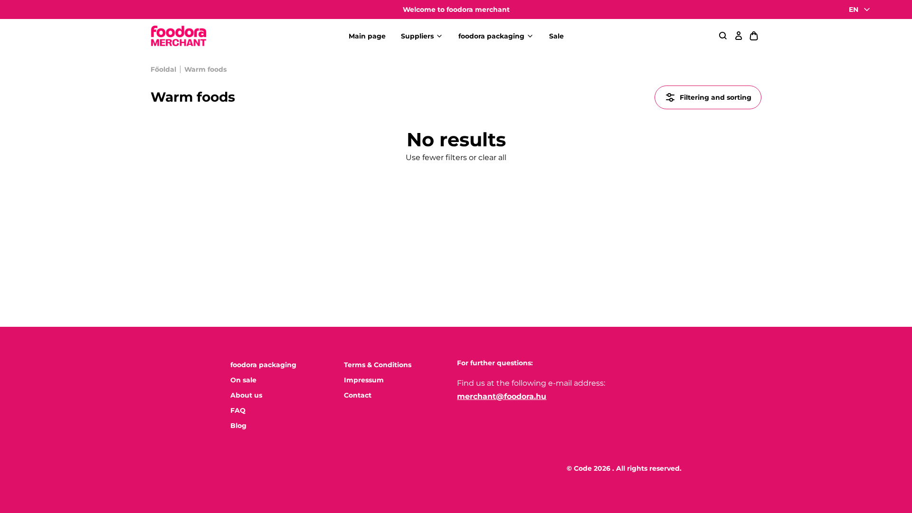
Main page (367, 36)
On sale (243, 380)
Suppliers (417, 36)
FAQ (238, 410)
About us (246, 395)
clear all (492, 157)
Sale (556, 36)
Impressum (364, 380)
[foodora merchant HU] (179, 36)
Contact (357, 395)
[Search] (723, 36)
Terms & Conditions (377, 365)
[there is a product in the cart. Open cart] (753, 36)
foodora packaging (491, 36)
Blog (238, 425)
